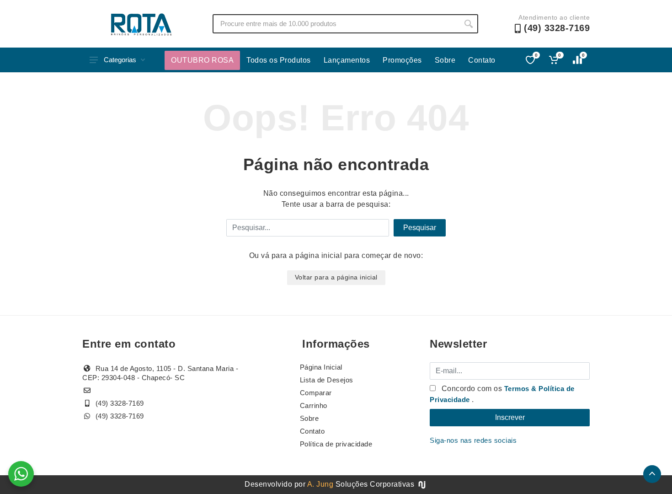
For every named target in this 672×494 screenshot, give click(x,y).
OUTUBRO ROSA (202, 60)
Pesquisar (419, 227)
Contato (482, 60)
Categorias (120, 60)
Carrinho (313, 405)
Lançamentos (347, 60)
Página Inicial (321, 367)
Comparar (316, 393)
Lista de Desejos (326, 380)
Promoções (402, 60)
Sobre (445, 60)
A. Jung (320, 484)
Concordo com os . (502, 394)
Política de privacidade (336, 444)
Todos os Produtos (278, 60)
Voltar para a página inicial (336, 277)
